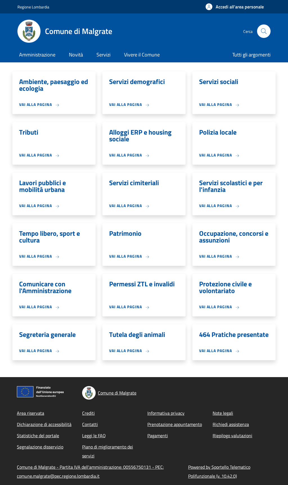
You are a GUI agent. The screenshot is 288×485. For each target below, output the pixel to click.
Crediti (88, 413)
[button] (235, 6)
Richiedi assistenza (231, 424)
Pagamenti (157, 435)
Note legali (223, 413)
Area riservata (30, 413)
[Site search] (264, 31)
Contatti (90, 424)
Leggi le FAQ (94, 435)
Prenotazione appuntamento (174, 424)
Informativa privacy (165, 413)
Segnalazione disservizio (40, 446)
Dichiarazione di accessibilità (44, 424)
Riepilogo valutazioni (232, 435)
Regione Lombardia (33, 7)
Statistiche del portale (38, 435)
